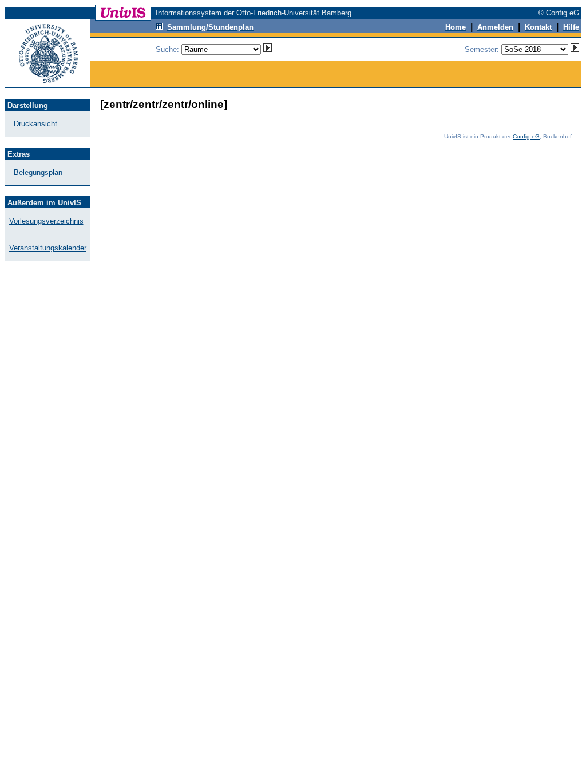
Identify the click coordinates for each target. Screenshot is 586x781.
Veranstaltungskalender (47, 248)
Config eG (526, 136)
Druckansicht (35, 123)
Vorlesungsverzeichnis (46, 221)
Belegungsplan (38, 172)
